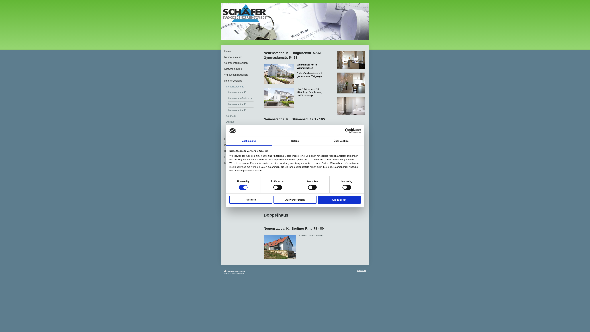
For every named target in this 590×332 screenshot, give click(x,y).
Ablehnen (251, 199)
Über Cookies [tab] (341, 141)
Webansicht (361, 271)
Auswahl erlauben (295, 199)
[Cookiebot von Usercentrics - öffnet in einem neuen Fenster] (347, 130)
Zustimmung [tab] (249, 141)
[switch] (277, 187)
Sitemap (242, 271)
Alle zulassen (339, 199)
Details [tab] (295, 141)
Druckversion (232, 271)
